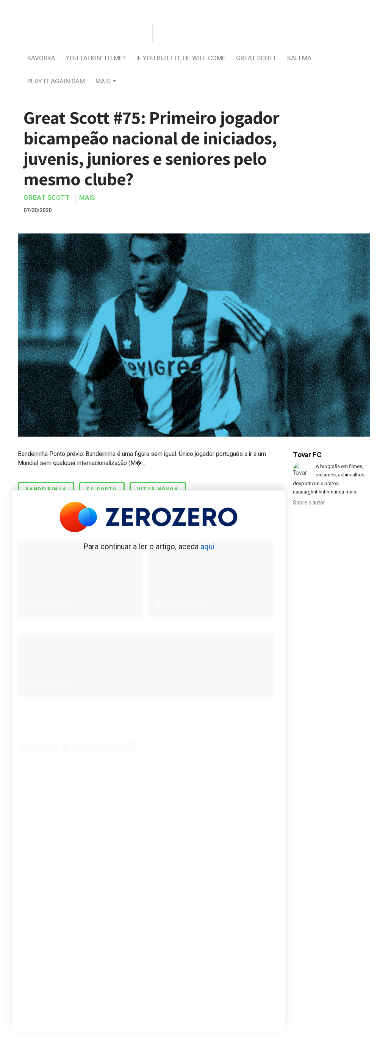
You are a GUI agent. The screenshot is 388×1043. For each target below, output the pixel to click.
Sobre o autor (309, 503)
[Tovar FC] (84, 33)
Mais (103, 81)
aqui (207, 546)
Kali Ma (299, 58)
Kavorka (41, 58)
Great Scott (256, 58)
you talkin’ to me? (95, 58)
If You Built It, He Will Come (180, 58)
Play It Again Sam (56, 81)
